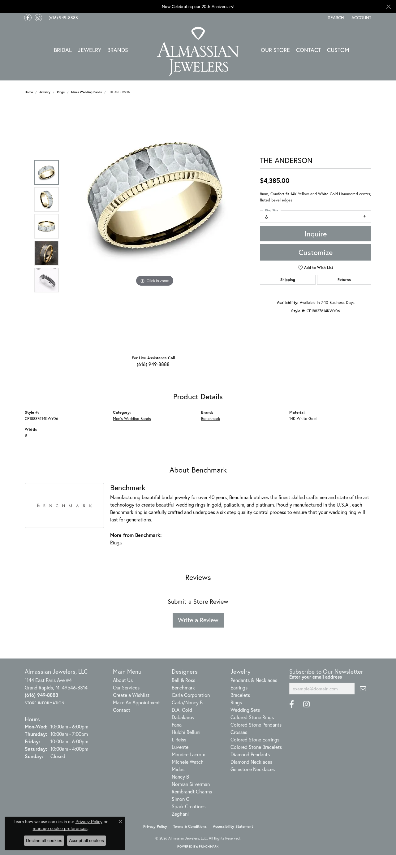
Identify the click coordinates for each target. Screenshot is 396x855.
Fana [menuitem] (177, 724)
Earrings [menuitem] (239, 687)
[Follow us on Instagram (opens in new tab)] (38, 17)
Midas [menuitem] (178, 769)
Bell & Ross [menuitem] (183, 680)
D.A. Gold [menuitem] (182, 709)
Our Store (275, 50)
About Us (123, 680)
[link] (62, 17)
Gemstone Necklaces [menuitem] (252, 769)
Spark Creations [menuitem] (188, 806)
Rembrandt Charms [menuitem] (192, 791)
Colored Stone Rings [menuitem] (252, 717)
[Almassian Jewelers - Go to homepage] (198, 51)
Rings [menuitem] (236, 702)
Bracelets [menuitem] (240, 695)
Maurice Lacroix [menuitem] (188, 754)
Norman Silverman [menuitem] (191, 784)
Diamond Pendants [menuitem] (250, 754)
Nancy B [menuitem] (180, 776)
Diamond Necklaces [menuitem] (251, 761)
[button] (335, 17)
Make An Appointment (136, 702)
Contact (308, 50)
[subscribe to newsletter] (363, 688)
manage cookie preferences (60, 828)
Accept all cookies (86, 840)
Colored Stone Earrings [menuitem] (254, 739)
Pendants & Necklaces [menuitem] (253, 680)
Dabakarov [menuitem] (183, 717)
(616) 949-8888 (153, 364)
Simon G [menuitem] (180, 799)
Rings (61, 92)
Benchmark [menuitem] (183, 687)
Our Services (126, 687)
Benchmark (210, 418)
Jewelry (89, 50)
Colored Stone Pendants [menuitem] (256, 724)
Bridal (63, 50)
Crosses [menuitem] (238, 732)
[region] (155, 226)
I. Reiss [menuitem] (179, 739)
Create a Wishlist (131, 695)
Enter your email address (315, 677)
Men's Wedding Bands (86, 92)
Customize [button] (316, 252)
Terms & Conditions (190, 826)
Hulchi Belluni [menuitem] (186, 732)
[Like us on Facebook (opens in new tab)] (28, 17)
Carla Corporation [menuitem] (191, 695)
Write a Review (198, 620)
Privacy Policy (155, 826)
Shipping (287, 279)
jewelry (44, 92)
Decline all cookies (44, 840)
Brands (117, 50)
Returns (344, 279)
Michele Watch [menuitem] (188, 761)
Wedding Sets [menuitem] (245, 709)
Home (29, 92)
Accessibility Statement (233, 826)
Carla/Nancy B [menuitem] (187, 702)
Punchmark (208, 846)
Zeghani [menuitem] (180, 813)
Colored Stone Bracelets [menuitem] (256, 747)
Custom (338, 50)
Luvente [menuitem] (180, 747)
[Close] (388, 7)
